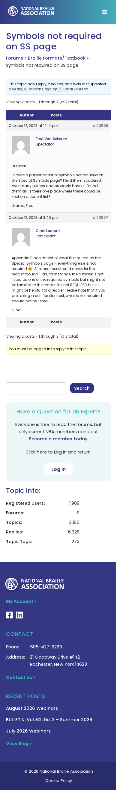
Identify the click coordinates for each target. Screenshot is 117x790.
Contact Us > (20, 677)
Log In (58, 469)
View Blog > (19, 744)
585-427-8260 (46, 647)
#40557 (100, 217)
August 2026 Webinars (32, 708)
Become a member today (58, 439)
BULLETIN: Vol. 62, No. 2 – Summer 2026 (49, 720)
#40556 (100, 125)
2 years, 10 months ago (30, 89)
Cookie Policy (58, 780)
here (42, 452)
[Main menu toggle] (104, 12)
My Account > (21, 601)
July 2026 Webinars (28, 731)
